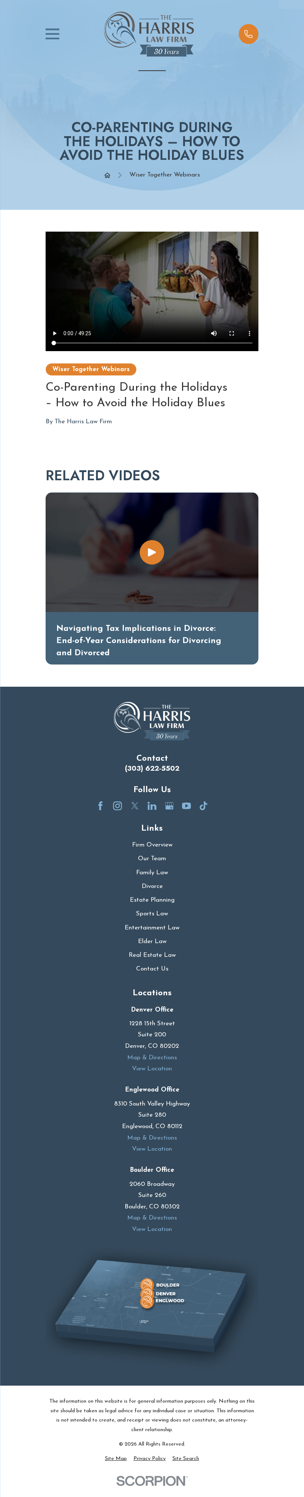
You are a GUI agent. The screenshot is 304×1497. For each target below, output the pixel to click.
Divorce (152, 886)
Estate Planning (152, 900)
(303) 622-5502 (152, 768)
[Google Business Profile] (169, 805)
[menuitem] (116, 1459)
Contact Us (152, 969)
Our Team (152, 858)
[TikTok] (203, 805)
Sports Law (152, 914)
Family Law (152, 872)
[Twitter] (134, 805)
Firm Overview (152, 845)
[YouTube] (186, 805)
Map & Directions (152, 1057)
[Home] (149, 34)
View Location (152, 1069)
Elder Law (152, 941)
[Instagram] (117, 805)
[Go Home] (107, 175)
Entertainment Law (152, 928)
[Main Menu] (52, 34)
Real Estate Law (152, 955)
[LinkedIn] (152, 805)
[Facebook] (100, 805)
